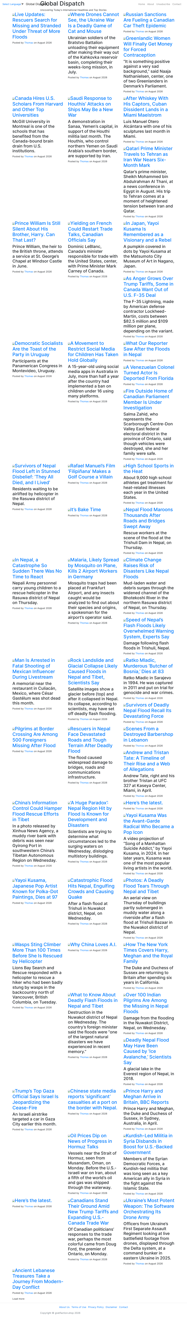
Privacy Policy (96, 1307)
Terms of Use (78, 1307)
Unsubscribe (163, 4)
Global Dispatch (36, 4)
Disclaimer (111, 1307)
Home (141, 4)
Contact (176, 4)
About (150, 4)
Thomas (28, 42)
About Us (64, 1307)
